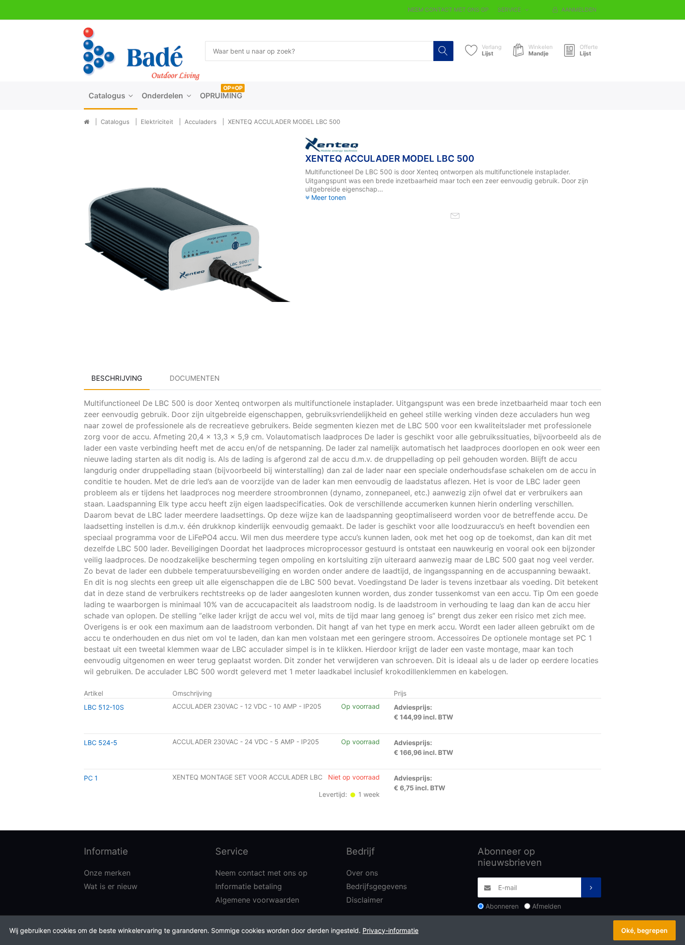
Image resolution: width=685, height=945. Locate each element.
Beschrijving (116, 378)
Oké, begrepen (644, 930)
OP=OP (233, 87)
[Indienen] (591, 887)
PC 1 (91, 778)
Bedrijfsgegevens (376, 886)
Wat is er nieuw (110, 886)
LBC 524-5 (100, 742)
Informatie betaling (248, 886)
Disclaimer (364, 899)
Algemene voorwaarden (257, 899)
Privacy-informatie (390, 930)
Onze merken (107, 872)
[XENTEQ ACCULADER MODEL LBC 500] (187, 241)
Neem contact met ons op (448, 9)
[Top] (86, 122)
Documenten (194, 378)
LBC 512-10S (104, 707)
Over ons (362, 872)
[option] (187, 241)
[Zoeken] (443, 51)
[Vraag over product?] (455, 214)
